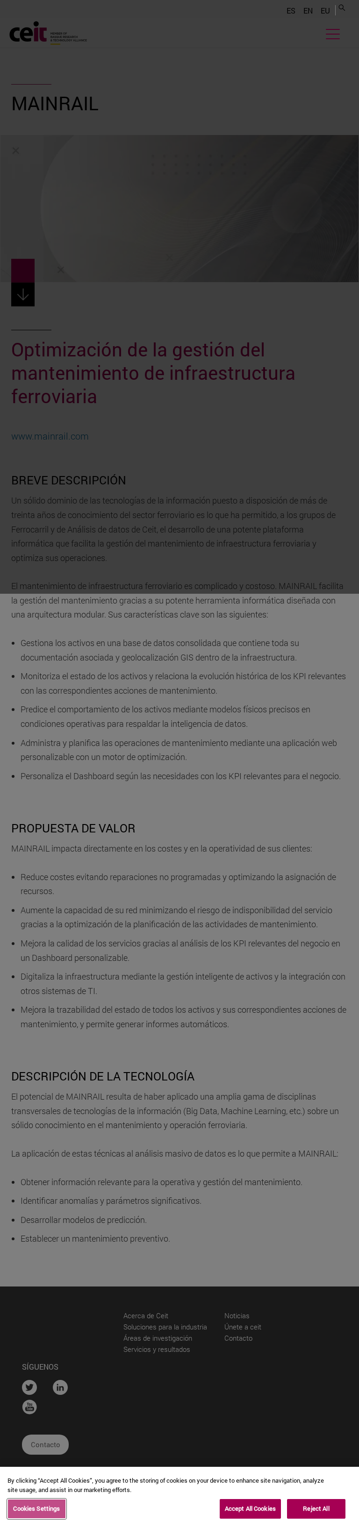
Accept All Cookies (250, 1508)
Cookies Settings (36, 1508)
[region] (179, 1497)
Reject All (316, 1508)
